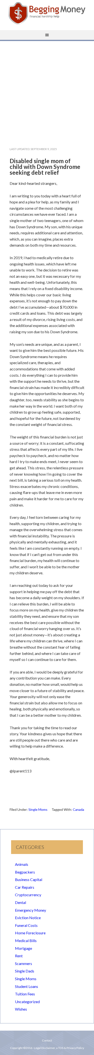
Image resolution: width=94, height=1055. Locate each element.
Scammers (23, 963)
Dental (20, 902)
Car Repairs (24, 887)
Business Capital (28, 879)
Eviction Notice (28, 917)
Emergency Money (30, 910)
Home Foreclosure (30, 932)
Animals (21, 864)
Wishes (21, 1009)
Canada (78, 809)
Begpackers (25, 872)
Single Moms (37, 809)
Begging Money (47, 13)
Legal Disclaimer (44, 1048)
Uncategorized (27, 1001)
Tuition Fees (25, 994)
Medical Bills (26, 940)
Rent (19, 955)
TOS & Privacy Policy (71, 1048)
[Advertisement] (47, 90)
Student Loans (26, 986)
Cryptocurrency (28, 894)
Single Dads (24, 971)
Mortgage (23, 948)
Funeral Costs (26, 925)
